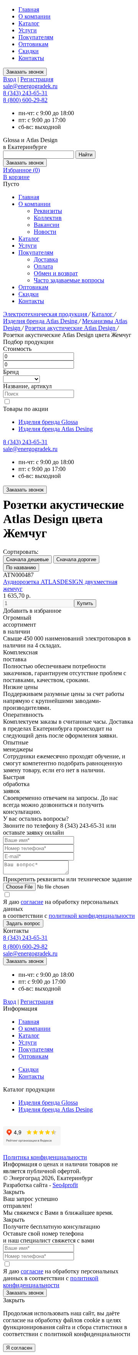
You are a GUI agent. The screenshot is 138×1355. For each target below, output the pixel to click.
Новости (45, 231)
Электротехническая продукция (46, 314)
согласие (32, 902)
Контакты (31, 58)
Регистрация (36, 79)
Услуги (27, 30)
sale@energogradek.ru (30, 449)
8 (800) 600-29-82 (25, 100)
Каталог (28, 23)
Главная (28, 9)
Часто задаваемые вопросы (69, 280)
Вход (9, 79)
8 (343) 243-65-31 (25, 93)
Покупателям (35, 37)
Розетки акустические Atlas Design (71, 328)
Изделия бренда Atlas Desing (41, 321)
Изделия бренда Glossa (48, 422)
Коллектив (48, 218)
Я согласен (19, 1348)
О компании (34, 16)
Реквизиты (48, 211)
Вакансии (46, 224)
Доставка (46, 259)
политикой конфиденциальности (92, 915)
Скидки (28, 51)
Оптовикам (33, 44)
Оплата (43, 266)
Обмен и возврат (56, 273)
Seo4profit (65, 1185)
